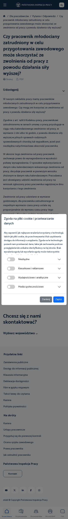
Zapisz (58, 299)
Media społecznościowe (30, 287)
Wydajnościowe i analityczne (33, 278)
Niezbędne (23, 259)
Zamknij (46, 299)
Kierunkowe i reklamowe (30, 268)
